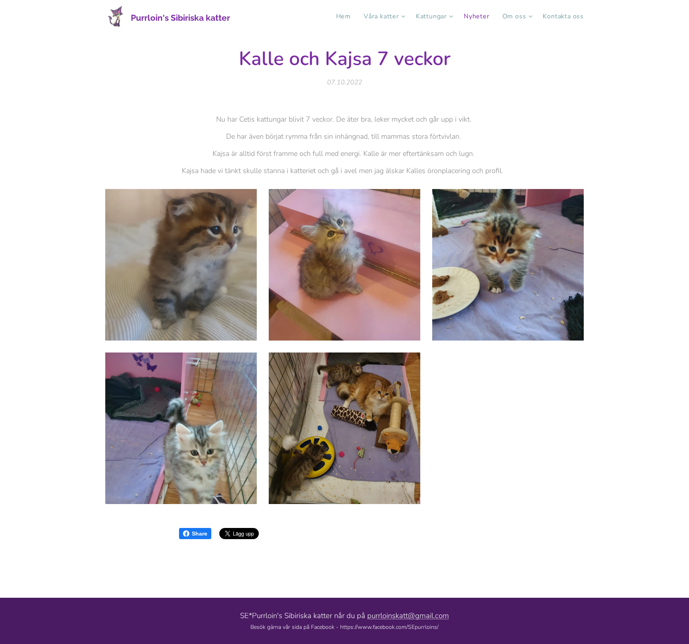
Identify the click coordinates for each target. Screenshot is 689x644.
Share (199, 533)
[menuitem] (345, 16)
